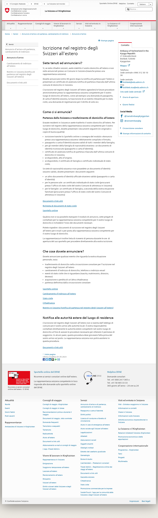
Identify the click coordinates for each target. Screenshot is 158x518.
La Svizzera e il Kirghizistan (114, 24)
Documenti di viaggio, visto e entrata (57, 418)
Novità (7, 405)
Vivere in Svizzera (125, 412)
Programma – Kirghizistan (128, 450)
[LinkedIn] (50, 359)
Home (7, 34)
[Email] (58, 359)
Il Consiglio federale (17, 4)
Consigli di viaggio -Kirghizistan (55, 405)
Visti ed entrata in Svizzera (92, 24)
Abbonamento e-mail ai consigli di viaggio (60, 445)
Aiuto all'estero (49, 438)
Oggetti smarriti (87, 444)
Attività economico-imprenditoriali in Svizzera (133, 421)
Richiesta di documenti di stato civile (60, 206)
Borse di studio (86, 459)
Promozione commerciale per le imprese (96, 489)
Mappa (123, 65)
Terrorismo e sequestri (51, 426)
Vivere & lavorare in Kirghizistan (62, 24)
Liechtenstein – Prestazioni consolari (95, 463)
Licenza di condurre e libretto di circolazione (93, 419)
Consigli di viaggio (42, 23)
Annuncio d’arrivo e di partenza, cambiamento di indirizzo (45, 34)
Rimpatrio (47, 479)
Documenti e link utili (53, 201)
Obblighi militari (87, 448)
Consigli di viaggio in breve (53, 408)
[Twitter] (47, 359)
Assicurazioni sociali (88, 440)
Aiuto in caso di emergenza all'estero (95, 425)
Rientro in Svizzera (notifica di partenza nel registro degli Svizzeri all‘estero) (78, 307)
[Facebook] (44, 359)
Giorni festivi (128, 104)
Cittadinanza (49, 303)
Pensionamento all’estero (53, 475)
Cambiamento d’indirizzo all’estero (59, 293)
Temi (120, 454)
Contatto (123, 45)
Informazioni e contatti (127, 408)
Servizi (79, 23)
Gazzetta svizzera (87, 477)
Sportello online (50, 210)
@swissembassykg (132, 121)
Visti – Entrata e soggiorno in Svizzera (133, 405)
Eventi (7, 408)
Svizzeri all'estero (49, 483)
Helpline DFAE (114, 372)
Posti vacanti (10, 416)
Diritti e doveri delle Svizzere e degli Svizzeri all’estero (57, 488)
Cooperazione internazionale (136, 24)
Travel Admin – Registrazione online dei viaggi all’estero (96, 468)
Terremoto (47, 430)
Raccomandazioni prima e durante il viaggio (57, 413)
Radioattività (48, 434)
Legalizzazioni (86, 433)
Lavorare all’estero (50, 471)
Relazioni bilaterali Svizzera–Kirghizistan (134, 433)
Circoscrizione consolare (132, 128)
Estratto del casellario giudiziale (93, 452)
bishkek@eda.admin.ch (134, 82)
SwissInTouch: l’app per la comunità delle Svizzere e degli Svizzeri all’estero (97, 493)
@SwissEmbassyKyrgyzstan (136, 116)
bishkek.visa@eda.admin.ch (135, 87)
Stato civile (48, 298)
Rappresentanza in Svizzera (53, 460)
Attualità (11, 23)
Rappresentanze (25, 23)
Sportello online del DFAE (47, 372)
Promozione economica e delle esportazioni (130, 438)
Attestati (84, 436)
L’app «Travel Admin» (51, 449)
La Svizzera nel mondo (56, 4)
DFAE (36, 4)
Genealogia (85, 456)
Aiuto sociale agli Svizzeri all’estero (94, 429)
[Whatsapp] (55, 359)
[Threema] (53, 359)
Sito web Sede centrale (131, 91)
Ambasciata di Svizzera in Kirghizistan (20, 427)
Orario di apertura (130, 97)
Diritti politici (86, 415)
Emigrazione (48, 464)
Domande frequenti (50, 422)
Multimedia (122, 462)
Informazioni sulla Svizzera (128, 416)
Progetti (121, 458)
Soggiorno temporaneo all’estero (56, 467)
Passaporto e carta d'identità (92, 411)
